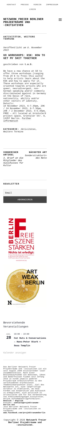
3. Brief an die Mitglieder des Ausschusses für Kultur (13, 159)
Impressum (52, 5)
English (19, 401)
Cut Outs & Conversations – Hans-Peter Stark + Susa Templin (30, 342)
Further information (17, 119)
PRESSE (25, 5)
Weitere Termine (13, 131)
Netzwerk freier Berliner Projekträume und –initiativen (23, 22)
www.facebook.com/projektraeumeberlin (24, 413)
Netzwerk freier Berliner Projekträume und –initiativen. (27, 422)
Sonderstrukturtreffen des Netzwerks (39, 155)
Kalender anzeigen (14, 352)
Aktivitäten (12, 37)
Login (32, 9)
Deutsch (7, 401)
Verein (38, 5)
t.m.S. (29, 64)
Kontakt (11, 5)
